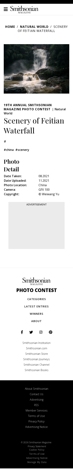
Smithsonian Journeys (36, 359)
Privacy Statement (37, 446)
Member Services (37, 410)
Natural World (34, 27)
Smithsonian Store (36, 353)
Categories (36, 299)
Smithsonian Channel (36, 364)
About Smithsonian (36, 388)
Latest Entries (36, 306)
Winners (36, 313)
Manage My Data (37, 462)
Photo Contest (36, 290)
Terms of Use (36, 416)
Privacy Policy (36, 421)
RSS (36, 405)
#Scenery (22, 150)
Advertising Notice (36, 427)
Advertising (36, 399)
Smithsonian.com (36, 348)
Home (10, 27)
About (36, 321)
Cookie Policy (37, 449)
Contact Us (36, 394)
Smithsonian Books (36, 370)
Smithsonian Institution (36, 343)
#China (9, 150)
